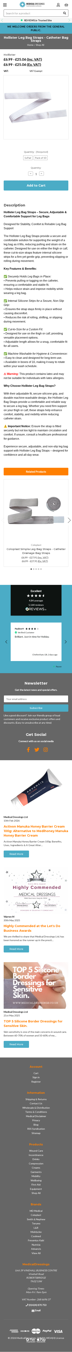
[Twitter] (36, 749)
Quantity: (36, 151)
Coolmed (36, 1236)
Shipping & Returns (36, 1099)
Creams (36, 1167)
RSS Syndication (36, 1128)
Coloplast (36, 1214)
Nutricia (36, 1244)
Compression (36, 1163)
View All (36, 1253)
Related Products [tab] (36, 471)
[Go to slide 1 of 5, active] (31, 569)
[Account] (58, 4)
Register (36, 1081)
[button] (6, 642)
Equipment (36, 1188)
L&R (36, 1227)
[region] (36, 642)
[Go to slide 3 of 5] (36, 569)
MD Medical (36, 1210)
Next (69, 20)
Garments (36, 1171)
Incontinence (36, 1155)
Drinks (36, 1159)
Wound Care (36, 1150)
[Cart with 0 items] (66, 4)
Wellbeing (36, 1180)
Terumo (36, 1223)
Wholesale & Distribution (36, 1107)
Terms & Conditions (36, 1111)
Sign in (36, 1077)
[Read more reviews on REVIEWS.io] (36, 609)
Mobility (36, 1176)
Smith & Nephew (36, 1219)
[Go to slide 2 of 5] (33, 569)
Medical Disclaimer (36, 1116)
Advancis (36, 1248)
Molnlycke (36, 1231)
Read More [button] (16, 854)
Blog (36, 1124)
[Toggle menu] (5, 5)
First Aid (36, 1184)
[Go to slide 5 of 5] (41, 569)
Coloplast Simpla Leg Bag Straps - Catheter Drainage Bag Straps (36, 551)
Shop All (36, 1193)
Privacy (36, 1120)
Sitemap (36, 1133)
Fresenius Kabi (36, 1240)
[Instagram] (45, 749)
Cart (36, 1073)
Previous (2, 20)
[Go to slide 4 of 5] (38, 569)
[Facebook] (28, 749)
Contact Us (36, 1103)
